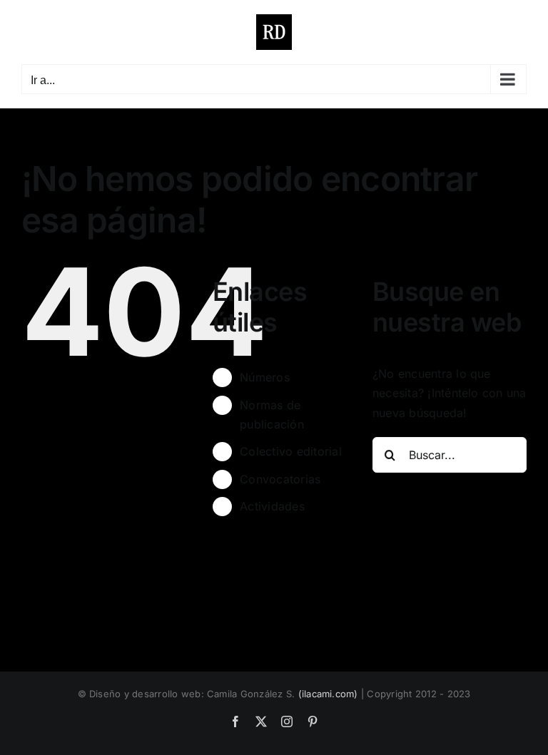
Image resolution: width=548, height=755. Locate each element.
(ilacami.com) (328, 693)
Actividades (272, 506)
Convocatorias (280, 479)
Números (265, 377)
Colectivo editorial (291, 451)
